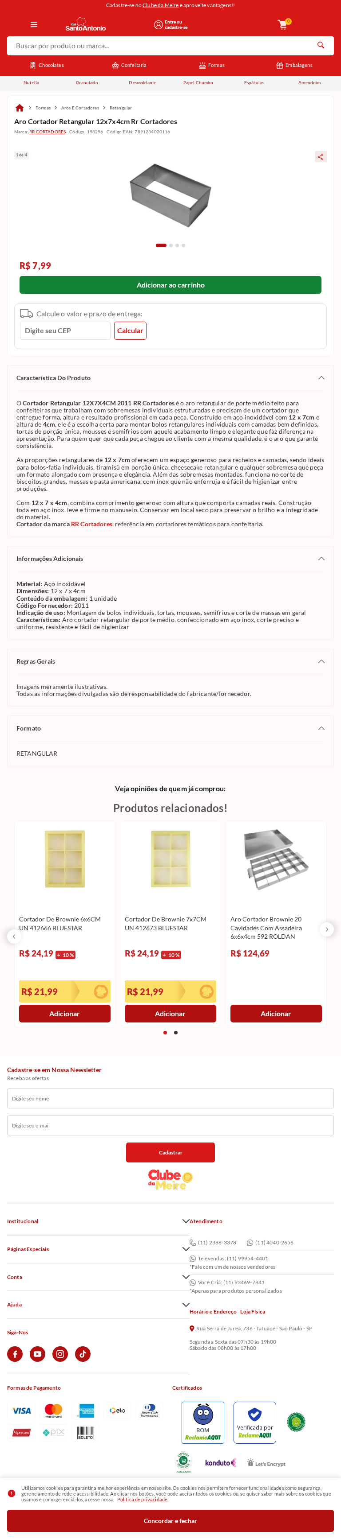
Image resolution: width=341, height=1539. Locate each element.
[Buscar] (320, 46)
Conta (14, 1277)
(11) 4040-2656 (274, 1243)
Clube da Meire (160, 5)
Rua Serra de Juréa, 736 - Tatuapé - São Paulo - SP (254, 1328)
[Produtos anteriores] (14, 936)
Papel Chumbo (198, 82)
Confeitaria (134, 65)
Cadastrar (170, 1152)
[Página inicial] (19, 107)
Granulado (87, 82)
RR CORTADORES (47, 131)
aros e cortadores (80, 107)
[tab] (161, 245)
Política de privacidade (142, 1499)
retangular (121, 107)
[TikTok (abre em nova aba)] (83, 1359)
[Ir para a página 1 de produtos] (165, 1032)
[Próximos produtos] (327, 929)
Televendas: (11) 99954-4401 (233, 1258)
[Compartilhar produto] (321, 156)
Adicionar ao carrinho (171, 284)
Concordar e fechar (170, 1520)
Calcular (130, 330)
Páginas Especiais (28, 1249)
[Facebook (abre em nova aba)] (15, 1359)
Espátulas (254, 82)
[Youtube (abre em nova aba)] (37, 1359)
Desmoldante (142, 82)
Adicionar (64, 1013)
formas (43, 107)
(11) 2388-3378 (217, 1243)
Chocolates (51, 65)
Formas (216, 65)
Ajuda (14, 1305)
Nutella (31, 82)
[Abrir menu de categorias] (34, 24)
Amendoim (309, 82)
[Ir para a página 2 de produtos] (175, 1032)
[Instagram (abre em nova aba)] (60, 1359)
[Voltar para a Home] (106, 24)
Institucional (22, 1221)
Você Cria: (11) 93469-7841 (231, 1282)
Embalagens (299, 65)
